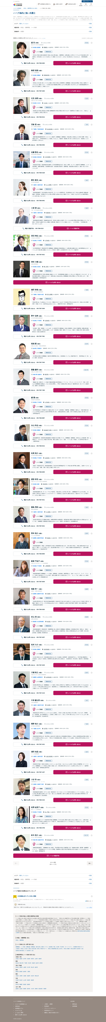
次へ (90, 863)
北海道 (17, 958)
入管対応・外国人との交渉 (22, 948)
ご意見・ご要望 (48, 1004)
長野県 (20, 967)
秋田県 (32, 958)
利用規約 (46, 1006)
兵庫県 (20, 975)
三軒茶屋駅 (48, 157)
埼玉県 (34, 103)
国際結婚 (28, 946)
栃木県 (34, 348)
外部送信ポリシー (49, 1010)
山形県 (36, 958)
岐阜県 (24, 971)
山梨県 (24, 967)
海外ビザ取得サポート (42, 948)
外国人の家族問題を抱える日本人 (55, 948)
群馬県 (41, 963)
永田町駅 (47, 320)
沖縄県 (44, 988)
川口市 (38, 103)
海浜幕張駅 (50, 129)
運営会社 (74, 1004)
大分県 (32, 988)
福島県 (34, 677)
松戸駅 (45, 728)
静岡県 (20, 971)
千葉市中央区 (40, 294)
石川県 (28, 967)
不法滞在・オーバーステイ (66, 946)
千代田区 (39, 240)
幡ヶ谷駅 (46, 266)
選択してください (24, 23)
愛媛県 (20, 984)
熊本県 (28, 988)
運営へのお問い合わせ (21, 1014)
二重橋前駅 (48, 565)
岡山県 (20, 980)
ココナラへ (17, 1)
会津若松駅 (49, 677)
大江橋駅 (48, 512)
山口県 (24, 980)
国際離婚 (18, 946)
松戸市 (38, 728)
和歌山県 (37, 975)
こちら (44, 38)
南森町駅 (48, 212)
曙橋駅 (45, 47)
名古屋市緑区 (40, 621)
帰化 (54, 946)
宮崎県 (36, 988)
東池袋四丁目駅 (48, 430)
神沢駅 (49, 621)
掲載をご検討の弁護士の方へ (51, 1012)
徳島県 (28, 984)
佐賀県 (20, 988)
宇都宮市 (39, 348)
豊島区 (38, 75)
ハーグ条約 (22, 946)
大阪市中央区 (40, 705)
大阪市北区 (40, 185)
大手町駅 (47, 240)
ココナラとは (18, 1010)
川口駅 (45, 103)
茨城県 (33, 963)
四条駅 (49, 784)
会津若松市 (40, 677)
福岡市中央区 (40, 593)
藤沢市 (40, 374)
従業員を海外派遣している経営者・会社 (25, 950)
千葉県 (34, 129)
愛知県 (34, 621)
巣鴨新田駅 (47, 75)
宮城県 (28, 958)
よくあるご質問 (19, 1012)
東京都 (34, 47)
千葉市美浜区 (40, 129)
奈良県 (32, 975)
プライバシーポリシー (50, 1008)
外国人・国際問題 (20, 940)
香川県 (17, 984)
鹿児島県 (40, 988)
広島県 (17, 980)
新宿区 (38, 47)
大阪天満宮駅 (49, 756)
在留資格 (51, 946)
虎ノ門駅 (47, 812)
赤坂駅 (49, 593)
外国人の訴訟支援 (32, 948)
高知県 (24, 984)
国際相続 (33, 946)
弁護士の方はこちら (87, 1)
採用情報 (74, 1006)
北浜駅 (49, 705)
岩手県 (24, 958)
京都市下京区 (40, 784)
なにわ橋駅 (49, 184)
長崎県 (24, 988)
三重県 (28, 971)
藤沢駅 (46, 374)
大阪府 (34, 185)
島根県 (32, 980)
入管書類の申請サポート (78, 946)
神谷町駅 (45, 484)
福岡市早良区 (40, 538)
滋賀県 (28, 975)
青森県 (20, 958)
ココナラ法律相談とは (21, 1004)
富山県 (32, 967)
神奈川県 (35, 374)
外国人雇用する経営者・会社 (76, 948)
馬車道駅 (49, 840)
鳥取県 (28, 980)
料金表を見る (48, 51)
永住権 (57, 946)
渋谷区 (38, 266)
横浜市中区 (41, 840)
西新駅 (49, 538)
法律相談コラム (19, 1008)
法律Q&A (17, 1006)
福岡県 (34, 538)
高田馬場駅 (47, 649)
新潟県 (17, 967)
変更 (90, 23)
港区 (38, 484)
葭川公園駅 (50, 294)
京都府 (34, 784)
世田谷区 (39, 157)
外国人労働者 (67, 948)
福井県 (36, 967)
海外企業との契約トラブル (42, 946)
